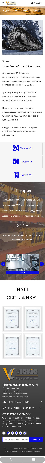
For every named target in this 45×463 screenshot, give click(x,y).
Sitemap (36, 451)
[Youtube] (12, 433)
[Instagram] (16, 433)
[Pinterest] (20, 433)
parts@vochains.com (29, 421)
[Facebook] (4, 433)
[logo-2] (21, 374)
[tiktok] (25, 433)
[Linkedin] (8, 433)
